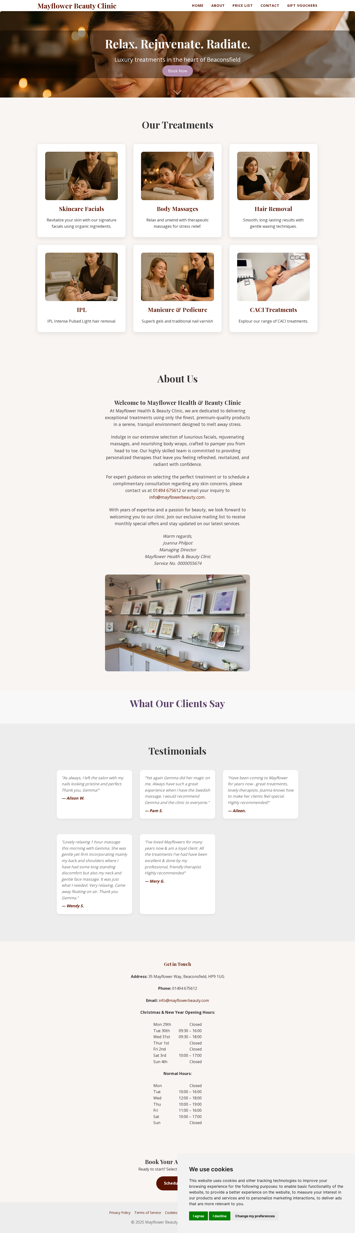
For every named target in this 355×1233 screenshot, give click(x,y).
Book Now (177, 71)
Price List (243, 5)
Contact (270, 5)
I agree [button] (198, 1216)
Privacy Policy (119, 1212)
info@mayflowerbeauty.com (177, 497)
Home (198, 5)
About (218, 5)
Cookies (171, 1212)
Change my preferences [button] (255, 1216)
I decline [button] (220, 1216)
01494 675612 (167, 490)
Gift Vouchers (302, 5)
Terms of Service (147, 1212)
